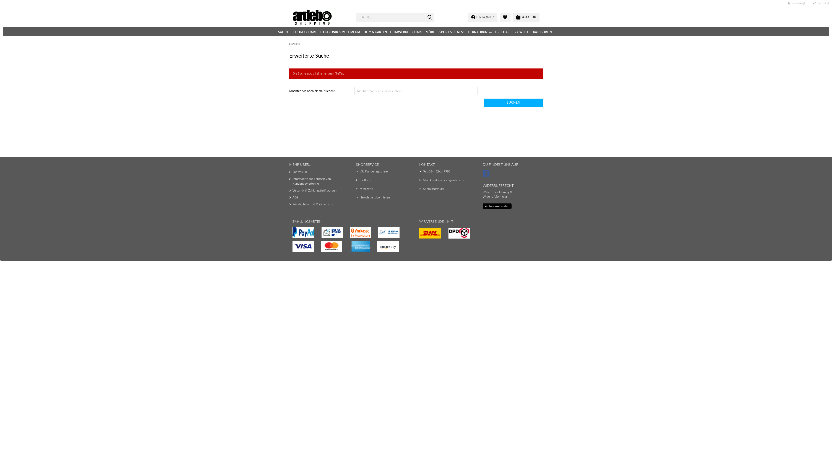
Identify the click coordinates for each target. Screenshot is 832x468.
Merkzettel (822, 3)
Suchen (513, 102)
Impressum (299, 172)
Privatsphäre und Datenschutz (312, 204)
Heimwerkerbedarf (406, 32)
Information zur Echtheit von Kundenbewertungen (311, 181)
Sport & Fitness (452, 32)
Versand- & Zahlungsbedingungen (314, 190)
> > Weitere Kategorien (533, 32)
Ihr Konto (366, 180)
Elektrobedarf (304, 32)
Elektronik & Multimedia (340, 32)
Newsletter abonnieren (375, 197)
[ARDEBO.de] (320, 17)
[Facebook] (487, 175)
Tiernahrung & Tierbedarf (489, 32)
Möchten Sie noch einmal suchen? (312, 91)
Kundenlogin (798, 3)
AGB (295, 197)
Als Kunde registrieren (374, 171)
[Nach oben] (11, 456)
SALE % (283, 32)
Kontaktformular (433, 188)
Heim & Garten (375, 32)
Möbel (431, 32)
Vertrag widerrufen (497, 206)
